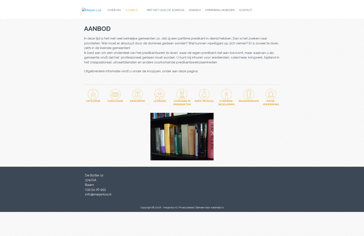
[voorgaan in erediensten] (182, 94)
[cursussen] (115, 94)
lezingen (160, 101)
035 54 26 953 (95, 189)
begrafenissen (249, 101)
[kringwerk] (137, 94)
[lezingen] (159, 94)
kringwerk (137, 101)
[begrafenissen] (249, 94)
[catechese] (93, 94)
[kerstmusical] (204, 94)
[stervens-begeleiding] (226, 94)
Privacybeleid (186, 207)
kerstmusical (204, 101)
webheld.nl (217, 207)
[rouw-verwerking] (271, 94)
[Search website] (257, 10)
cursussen (115, 101)
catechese (93, 101)
